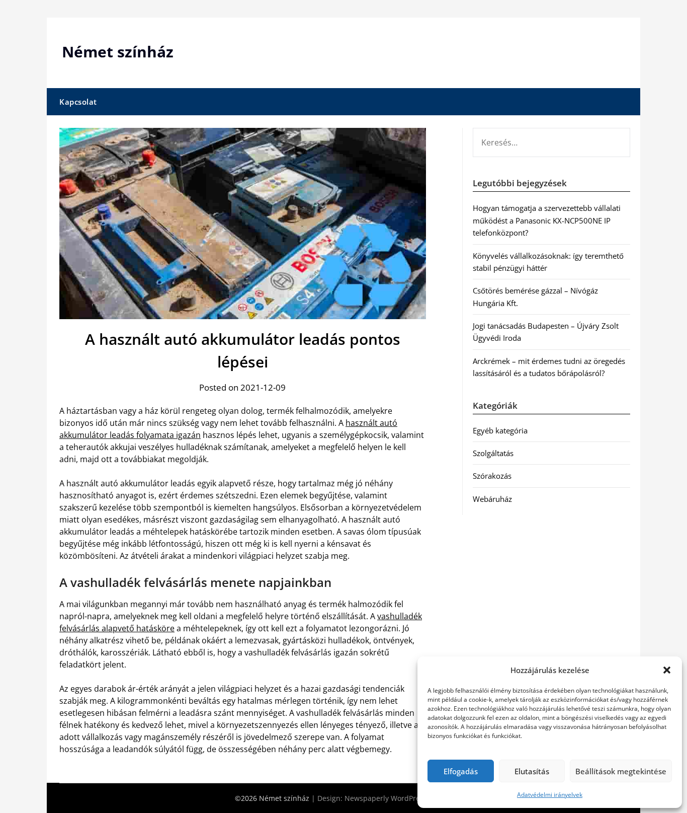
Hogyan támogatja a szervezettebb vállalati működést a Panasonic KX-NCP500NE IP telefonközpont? (547, 220)
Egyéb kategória (500, 430)
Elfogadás (461, 771)
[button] (667, 670)
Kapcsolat (78, 102)
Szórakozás (492, 476)
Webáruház (492, 499)
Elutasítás (531, 771)
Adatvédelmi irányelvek (549, 794)
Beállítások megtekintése (620, 771)
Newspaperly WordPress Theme (398, 798)
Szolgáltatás (493, 453)
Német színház (118, 51)
